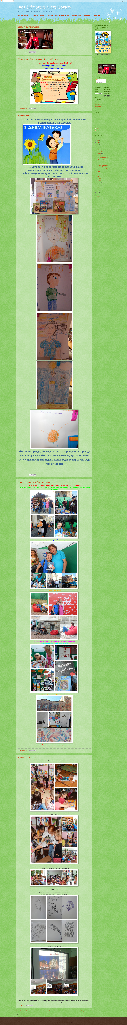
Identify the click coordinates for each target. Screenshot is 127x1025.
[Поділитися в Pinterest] (35, 52)
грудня (99, 149)
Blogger (71, 1022)
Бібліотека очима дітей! (29, 26)
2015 (98, 188)
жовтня (99, 153)
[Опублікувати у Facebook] (34, 52)
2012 (98, 194)
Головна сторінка (23, 16)
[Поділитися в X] (33, 52)
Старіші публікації (86, 1011)
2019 (98, 140)
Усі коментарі (100, 82)
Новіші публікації (21, 1011)
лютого (99, 182)
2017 (98, 144)
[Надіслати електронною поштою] (30, 52)
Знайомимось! (97, 16)
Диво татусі (23, 115)
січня (99, 185)
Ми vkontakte (98, 106)
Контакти (87, 16)
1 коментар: (21, 1005)
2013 (98, 192)
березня (100, 180)
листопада (100, 151)
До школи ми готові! (27, 757)
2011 (98, 197)
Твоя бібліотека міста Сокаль (43, 7)
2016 (98, 147)
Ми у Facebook (98, 104)
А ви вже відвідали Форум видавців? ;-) (36, 481)
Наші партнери (76, 16)
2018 (98, 142)
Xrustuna (98, 131)
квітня (99, 178)
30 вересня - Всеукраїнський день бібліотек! (38, 59)
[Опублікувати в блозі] (31, 52)
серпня (99, 171)
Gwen (98, 128)
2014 (98, 190)
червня (99, 173)
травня (99, 176)
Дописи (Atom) (27, 1014)
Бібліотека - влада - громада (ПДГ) (58, 16)
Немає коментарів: (23, 52)
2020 (98, 138)
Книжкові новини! (38, 16)
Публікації (99, 80)
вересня (100, 155)
